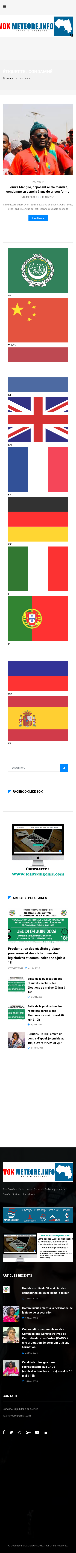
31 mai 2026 (37, 1047)
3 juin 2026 (36, 996)
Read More (38, 218)
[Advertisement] (38, 1100)
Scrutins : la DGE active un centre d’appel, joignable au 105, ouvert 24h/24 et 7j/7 (46, 1038)
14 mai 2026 (31, 1381)
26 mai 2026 (31, 1318)
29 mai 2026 (31, 1298)
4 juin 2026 (34, 968)
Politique (38, 182)
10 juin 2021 (48, 197)
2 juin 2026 (36, 1024)
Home (9, 78)
